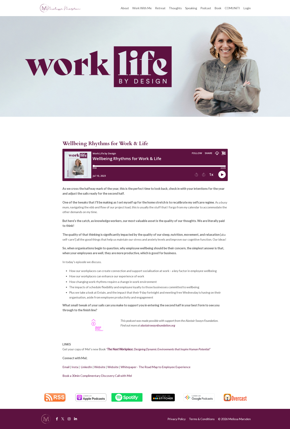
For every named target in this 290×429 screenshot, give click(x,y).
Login (247, 8)
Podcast (205, 8)
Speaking (191, 8)
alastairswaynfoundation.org (157, 325)
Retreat (160, 8)
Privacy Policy (176, 419)
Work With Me (142, 8)
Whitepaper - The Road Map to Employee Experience (155, 367)
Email (65, 367)
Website (99, 367)
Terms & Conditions (202, 419)
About (125, 8)
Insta (74, 367)
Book (217, 8)
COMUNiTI (232, 8)
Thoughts (175, 8)
